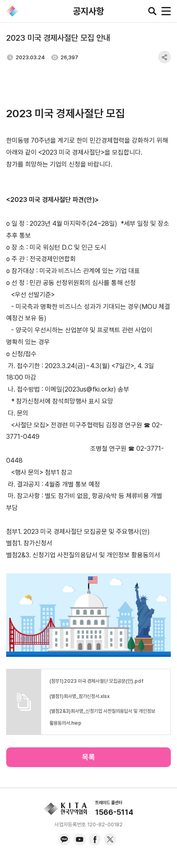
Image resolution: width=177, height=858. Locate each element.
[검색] (152, 11)
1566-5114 (114, 812)
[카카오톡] (64, 839)
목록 (88, 757)
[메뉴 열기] (166, 11)
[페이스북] (94, 839)
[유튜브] (79, 839)
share (164, 57)
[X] (110, 839)
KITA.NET (12, 11)
